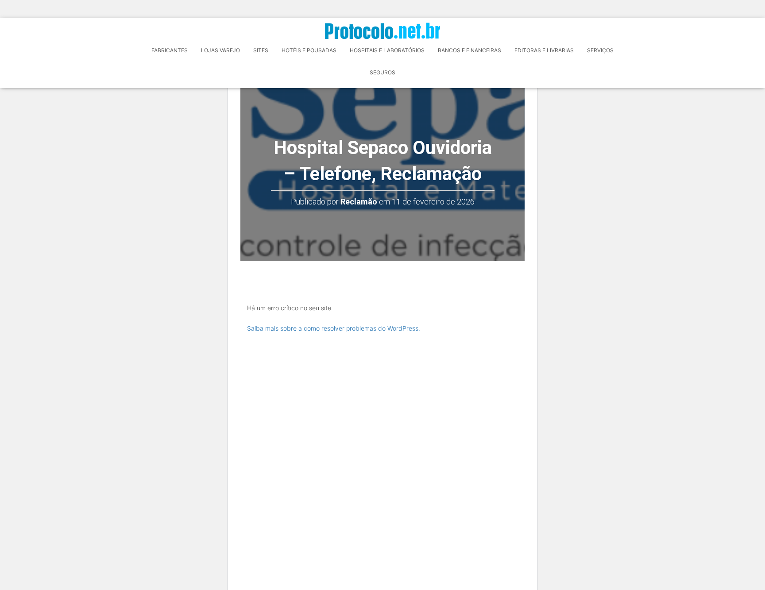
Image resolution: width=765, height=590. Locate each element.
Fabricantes (169, 50)
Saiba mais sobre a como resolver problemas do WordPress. (333, 328)
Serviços (600, 50)
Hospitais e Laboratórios (387, 50)
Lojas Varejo (220, 50)
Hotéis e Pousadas (309, 50)
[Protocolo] (382, 30)
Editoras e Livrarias (544, 50)
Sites (260, 50)
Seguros (382, 72)
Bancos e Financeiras (469, 50)
